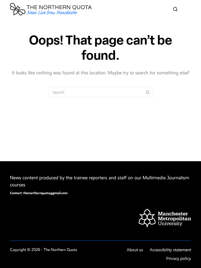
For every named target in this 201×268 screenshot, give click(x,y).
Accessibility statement (170, 249)
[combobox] (95, 92)
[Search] (175, 9)
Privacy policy (178, 258)
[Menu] (188, 9)
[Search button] (148, 92)
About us (135, 249)
